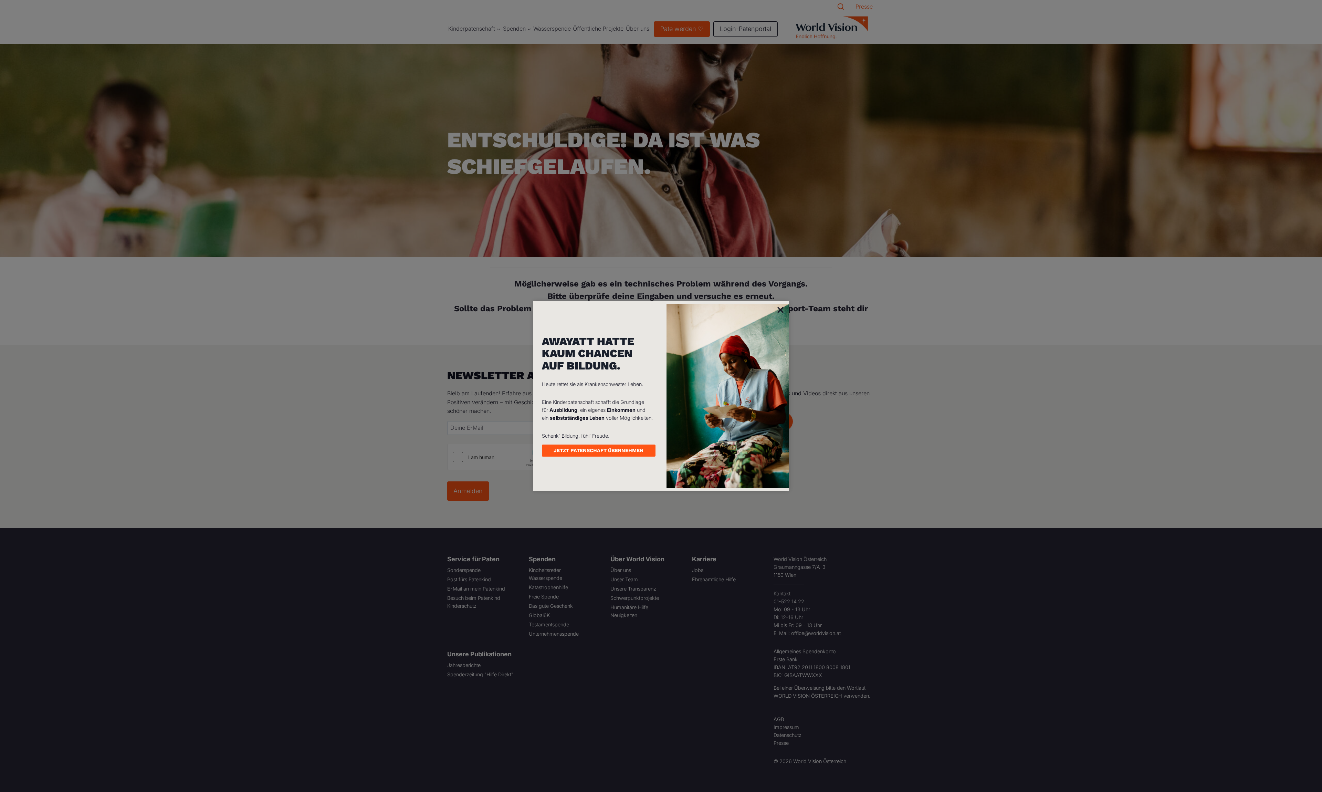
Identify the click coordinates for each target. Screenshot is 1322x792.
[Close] (780, 309)
